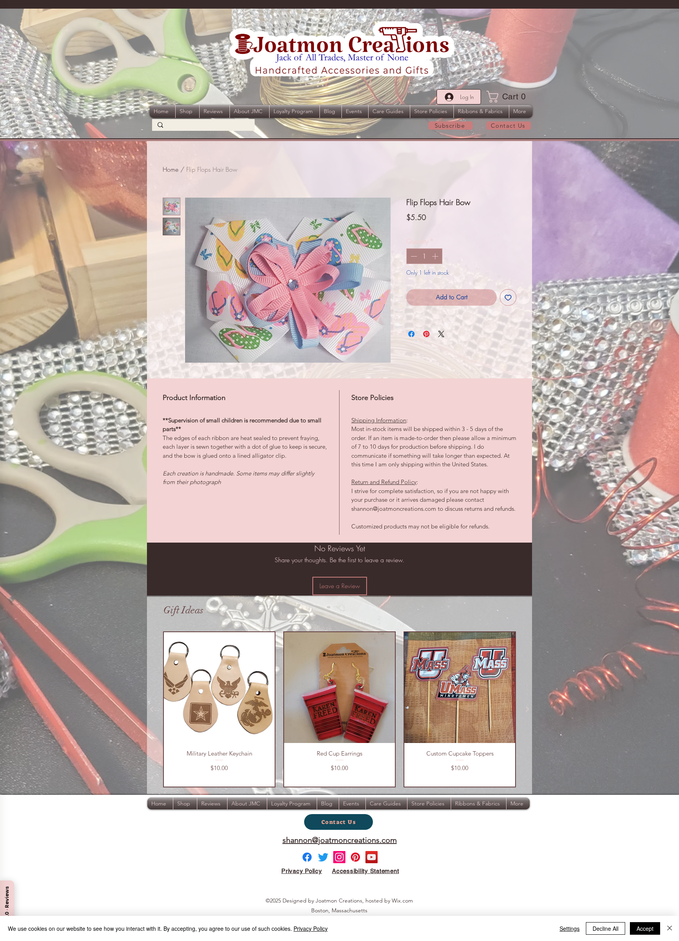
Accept (645, 928)
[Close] (669, 928)
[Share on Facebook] (411, 334)
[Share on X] (441, 334)
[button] (508, 97)
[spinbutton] (424, 256)
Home (170, 169)
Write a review (439, 624)
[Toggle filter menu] (514, 699)
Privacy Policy (311, 928)
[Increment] (435, 256)
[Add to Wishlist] (508, 297)
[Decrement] (412, 256)
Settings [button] (570, 928)
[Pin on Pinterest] (426, 334)
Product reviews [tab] (176, 676)
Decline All (605, 928)
